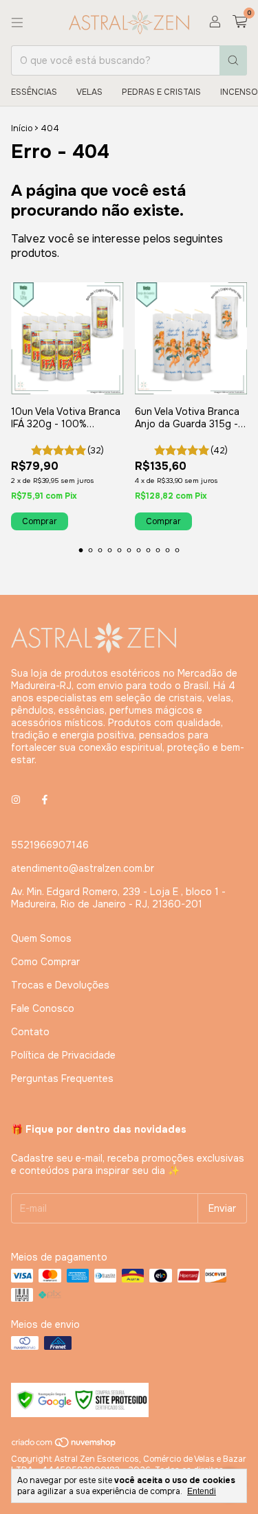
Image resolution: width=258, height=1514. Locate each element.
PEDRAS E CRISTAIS (161, 92)
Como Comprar (45, 962)
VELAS (89, 92)
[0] (240, 22)
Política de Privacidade (63, 1055)
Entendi (201, 1491)
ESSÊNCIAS (34, 92)
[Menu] (17, 22)
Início (21, 128)
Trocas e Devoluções (60, 985)
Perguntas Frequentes (62, 1078)
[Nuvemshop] (64, 1445)
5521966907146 (50, 845)
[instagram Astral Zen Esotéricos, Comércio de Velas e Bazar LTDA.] (16, 799)
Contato (30, 1032)
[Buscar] (233, 60)
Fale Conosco (42, 1008)
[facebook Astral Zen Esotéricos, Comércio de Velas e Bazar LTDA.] (45, 799)
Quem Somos (41, 938)
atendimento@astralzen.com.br (82, 868)
